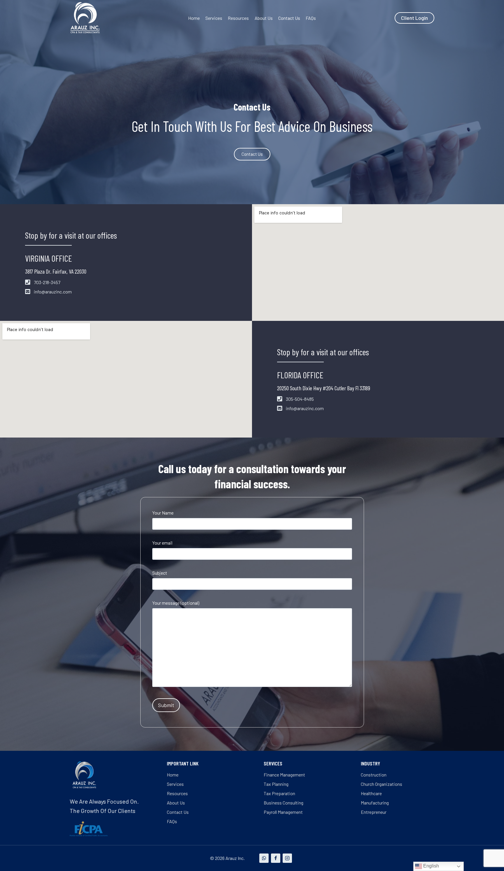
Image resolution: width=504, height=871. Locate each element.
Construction (373, 774)
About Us (264, 18)
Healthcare (371, 793)
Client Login (414, 18)
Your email (162, 542)
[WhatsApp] (264, 858)
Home (194, 18)
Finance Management (284, 774)
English (430, 865)
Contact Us (289, 18)
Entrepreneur (373, 812)
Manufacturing (375, 802)
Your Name (163, 512)
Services (213, 18)
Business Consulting (283, 802)
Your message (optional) (175, 603)
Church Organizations (381, 784)
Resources (238, 18)
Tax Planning (276, 784)
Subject (159, 573)
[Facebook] (275, 858)
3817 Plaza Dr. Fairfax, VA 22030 (55, 271)
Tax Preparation (279, 793)
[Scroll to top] (489, 856)
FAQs (311, 18)
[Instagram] (287, 858)
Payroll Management (283, 812)
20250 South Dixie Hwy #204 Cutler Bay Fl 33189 (323, 387)
